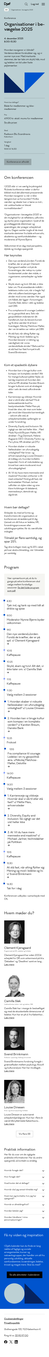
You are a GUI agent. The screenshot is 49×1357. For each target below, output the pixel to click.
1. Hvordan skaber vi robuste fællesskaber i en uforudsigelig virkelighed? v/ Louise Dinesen (26, 705)
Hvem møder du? (19, 913)
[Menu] (43, 4)
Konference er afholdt (18, 162)
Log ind (35, 4)
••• (6, 9)
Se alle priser (10, 122)
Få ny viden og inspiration (23, 1235)
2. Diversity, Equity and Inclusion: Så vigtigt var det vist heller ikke (24, 819)
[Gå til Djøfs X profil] (11, 1341)
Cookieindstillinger (13, 1318)
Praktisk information (19, 1149)
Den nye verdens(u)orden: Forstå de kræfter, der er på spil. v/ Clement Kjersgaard (23, 637)
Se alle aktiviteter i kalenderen (25, 1274)
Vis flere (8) (24, 1134)
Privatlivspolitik (12, 1323)
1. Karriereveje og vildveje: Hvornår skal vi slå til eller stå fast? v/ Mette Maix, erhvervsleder (25, 800)
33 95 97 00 (21, 1335)
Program (11, 567)
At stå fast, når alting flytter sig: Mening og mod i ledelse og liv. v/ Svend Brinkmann (26, 871)
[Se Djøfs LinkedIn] (16, 1341)
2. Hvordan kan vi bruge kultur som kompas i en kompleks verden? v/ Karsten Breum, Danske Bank (26, 723)
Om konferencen (18, 177)
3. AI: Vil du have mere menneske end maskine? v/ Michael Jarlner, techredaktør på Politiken (26, 837)
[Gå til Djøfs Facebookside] (5, 1341)
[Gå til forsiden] (7, 4)
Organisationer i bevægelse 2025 (22, 10)
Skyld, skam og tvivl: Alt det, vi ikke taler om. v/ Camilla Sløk (25, 668)
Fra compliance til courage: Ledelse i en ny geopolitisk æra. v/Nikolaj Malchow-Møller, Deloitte (24, 758)
